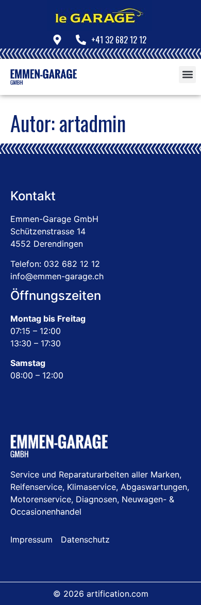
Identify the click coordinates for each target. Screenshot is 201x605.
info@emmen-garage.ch (57, 276)
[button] (187, 74)
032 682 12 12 (72, 264)
